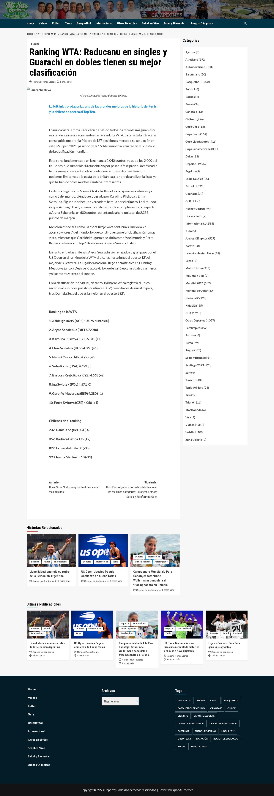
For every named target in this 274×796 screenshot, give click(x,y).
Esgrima (190, 171)
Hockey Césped (195, 208)
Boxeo (189, 104)
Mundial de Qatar (196, 290)
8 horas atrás (168, 590)
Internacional (104, 23)
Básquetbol (231, 700)
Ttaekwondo (193, 410)
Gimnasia (191, 193)
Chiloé (231, 708)
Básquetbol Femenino (191, 708)
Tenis (68, 23)
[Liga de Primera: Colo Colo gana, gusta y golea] (227, 625)
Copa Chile (192, 126)
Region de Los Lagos (225, 738)
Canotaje (191, 111)
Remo (189, 342)
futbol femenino (205, 731)
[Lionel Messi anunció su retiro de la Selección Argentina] (51, 550)
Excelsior (184, 731)
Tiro (188, 395)
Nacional (191, 298)
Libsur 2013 (184, 738)
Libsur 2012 (228, 731)
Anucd (214, 700)
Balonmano (192, 74)
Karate (189, 246)
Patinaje (190, 335)
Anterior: (74, 487)
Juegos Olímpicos (201, 23)
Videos (43, 23)
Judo (188, 231)
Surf (188, 372)
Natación (191, 305)
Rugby (189, 350)
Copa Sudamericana (198, 149)
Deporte (35, 44)
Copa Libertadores (197, 141)
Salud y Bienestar (174, 23)
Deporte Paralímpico (191, 723)
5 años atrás (66, 81)
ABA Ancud (184, 700)
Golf (188, 201)
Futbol (56, 23)
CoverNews (166, 790)
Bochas (190, 96)
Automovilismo (195, 67)
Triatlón (190, 402)
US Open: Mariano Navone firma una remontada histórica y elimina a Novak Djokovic (181, 647)
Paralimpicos (161, 561)
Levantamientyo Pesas (199, 253)
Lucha (189, 260)
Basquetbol (84, 23)
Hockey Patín (193, 216)
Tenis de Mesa (194, 387)
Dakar (189, 156)
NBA (188, 313)
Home (30, 23)
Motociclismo (194, 268)
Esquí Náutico (194, 178)
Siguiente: (131, 490)
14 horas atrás (173, 659)
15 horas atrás (218, 655)
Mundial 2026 (194, 283)
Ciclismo (190, 119)
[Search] (245, 23)
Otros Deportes (127, 23)
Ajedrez (190, 52)
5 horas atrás (64, 581)
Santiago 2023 (194, 365)
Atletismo (191, 59)
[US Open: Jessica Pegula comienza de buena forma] (103, 550)
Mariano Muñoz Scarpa (44, 81)
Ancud (200, 700)
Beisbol (190, 89)
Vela (188, 417)
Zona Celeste (193, 439)
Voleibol (190, 432)
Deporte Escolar (204, 715)
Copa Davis (192, 134)
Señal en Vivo (150, 23)
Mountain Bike (194, 275)
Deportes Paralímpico (223, 723)
